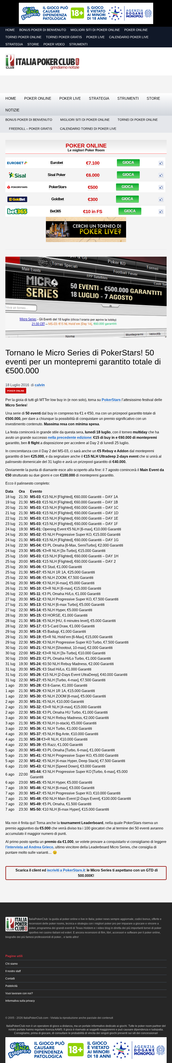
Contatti (10, 978)
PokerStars (57, 187)
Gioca (128, 162)
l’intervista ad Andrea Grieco (29, 847)
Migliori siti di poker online (95, 30)
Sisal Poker (56, 175)
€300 (93, 199)
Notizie (12, 110)
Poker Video (54, 44)
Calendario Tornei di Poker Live (88, 128)
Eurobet (56, 163)
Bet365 (55, 211)
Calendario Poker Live (128, 37)
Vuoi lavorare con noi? (19, 993)
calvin (40, 385)
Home (10, 30)
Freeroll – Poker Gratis (30, 128)
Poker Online (136, 30)
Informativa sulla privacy (20, 1000)
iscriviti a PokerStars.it (66, 870)
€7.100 (92, 162)
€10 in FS (92, 211)
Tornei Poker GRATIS (64, 37)
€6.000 (92, 175)
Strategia (14, 44)
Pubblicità (11, 986)
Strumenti (78, 44)
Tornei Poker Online (23, 37)
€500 (93, 187)
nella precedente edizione (69, 437)
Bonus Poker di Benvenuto (42, 30)
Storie (33, 44)
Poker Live (95, 37)
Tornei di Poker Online (138, 119)
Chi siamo (11, 963)
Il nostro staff (13, 971)
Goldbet (57, 199)
